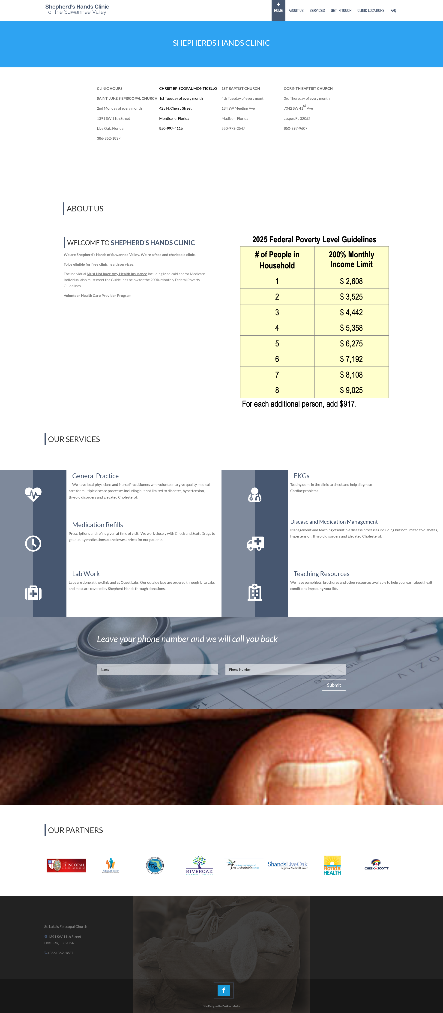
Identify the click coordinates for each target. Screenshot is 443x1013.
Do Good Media (231, 1006)
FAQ (393, 11)
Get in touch (341, 11)
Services (317, 11)
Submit (334, 685)
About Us (296, 11)
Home (278, 11)
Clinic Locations (370, 11)
